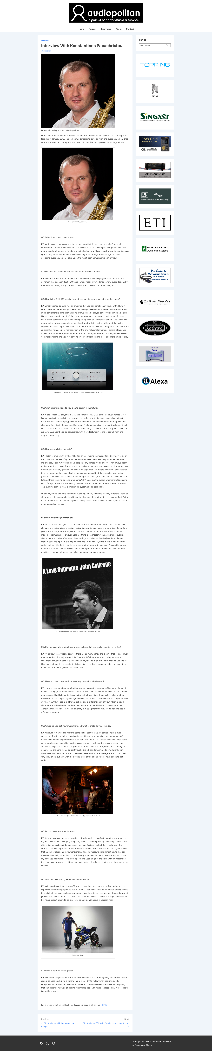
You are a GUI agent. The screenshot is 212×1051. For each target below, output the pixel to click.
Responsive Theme (143, 1045)
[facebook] (41, 1043)
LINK (104, 1005)
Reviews (93, 29)
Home (81, 29)
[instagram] (53, 1043)
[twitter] (47, 1043)
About (118, 29)
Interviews (106, 29)
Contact (130, 29)
